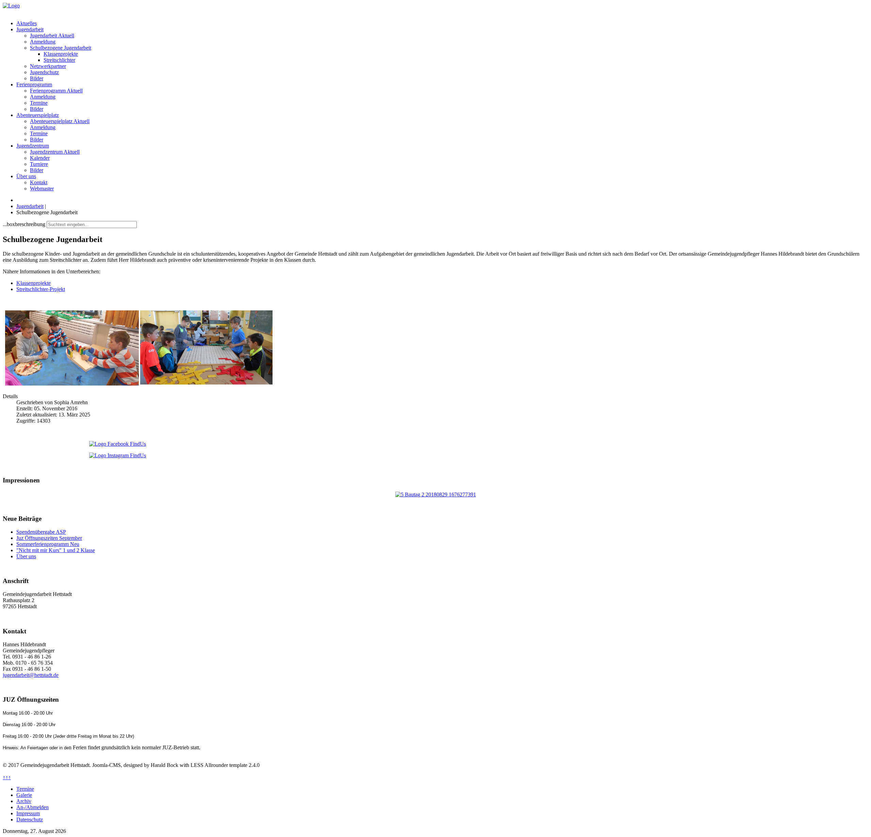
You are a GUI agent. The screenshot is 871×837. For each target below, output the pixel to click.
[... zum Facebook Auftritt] (435, 444)
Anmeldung (42, 42)
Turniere (39, 164)
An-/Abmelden (32, 807)
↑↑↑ (7, 777)
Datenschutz (29, 819)
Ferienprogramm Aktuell (56, 90)
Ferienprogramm (34, 84)
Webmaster (42, 188)
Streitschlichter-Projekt (40, 289)
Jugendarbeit (30, 29)
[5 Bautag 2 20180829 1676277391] (435, 494)
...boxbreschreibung (24, 224)
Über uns (26, 176)
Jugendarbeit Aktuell (52, 35)
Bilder (36, 78)
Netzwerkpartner (48, 66)
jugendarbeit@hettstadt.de (31, 675)
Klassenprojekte (61, 54)
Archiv (23, 801)
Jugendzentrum (32, 146)
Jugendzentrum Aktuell (55, 152)
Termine (39, 103)
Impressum (28, 813)
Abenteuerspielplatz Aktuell (59, 121)
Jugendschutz (44, 72)
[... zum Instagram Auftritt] (435, 455)
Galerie (24, 795)
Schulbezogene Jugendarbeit (60, 48)
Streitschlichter (59, 60)
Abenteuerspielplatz (37, 115)
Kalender (40, 158)
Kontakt (38, 182)
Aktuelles (26, 23)
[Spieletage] (72, 384)
